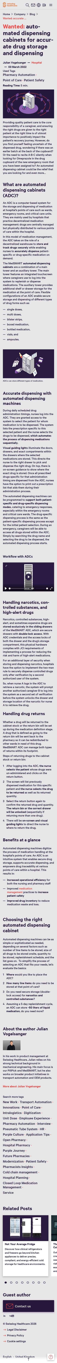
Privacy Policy (15, 1335)
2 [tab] (11, 1283)
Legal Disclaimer (17, 1329)
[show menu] (50, 5)
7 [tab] (39, 1283)
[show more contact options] (51, 1356)
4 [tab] (22, 1283)
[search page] (27, 5)
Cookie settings (16, 1341)
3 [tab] (17, 1283)
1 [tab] (6, 1283)
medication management (19, 890)
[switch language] (38, 5)
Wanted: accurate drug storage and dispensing (15, 18)
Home (6, 14)
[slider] (16, 588)
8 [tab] (44, 1283)
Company (19, 14)
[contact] (33, 5)
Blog (32, 14)
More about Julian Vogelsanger (22, 1086)
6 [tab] (33, 1283)
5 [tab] (28, 1283)
